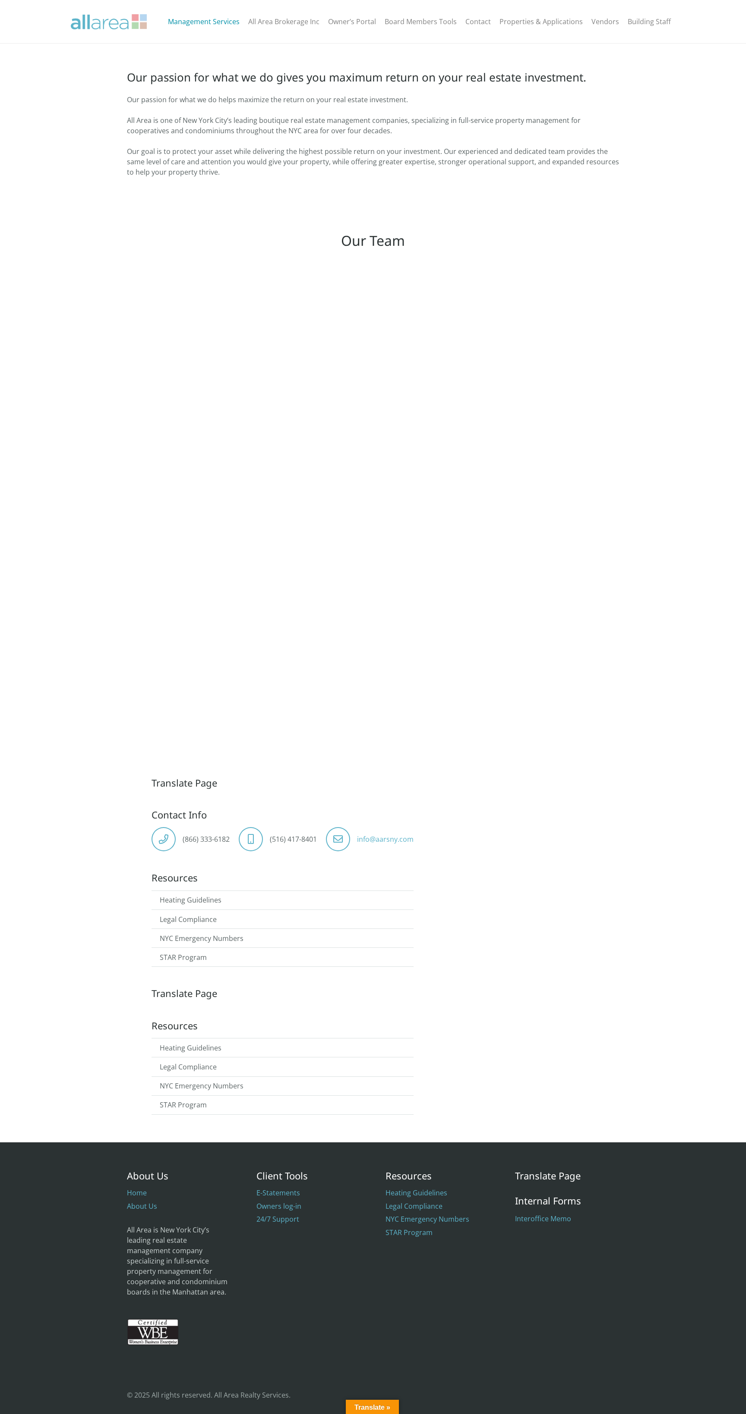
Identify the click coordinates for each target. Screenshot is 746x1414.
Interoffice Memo (543, 1218)
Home (137, 1193)
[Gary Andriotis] (544, 335)
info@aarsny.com (385, 839)
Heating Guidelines (190, 900)
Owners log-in (278, 1206)
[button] (677, 21)
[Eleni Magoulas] (202, 335)
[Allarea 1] (109, 21)
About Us (142, 1206)
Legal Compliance (188, 919)
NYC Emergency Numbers (201, 938)
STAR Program (183, 957)
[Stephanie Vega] (202, 524)
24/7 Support (277, 1219)
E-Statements (278, 1193)
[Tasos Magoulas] (373, 335)
